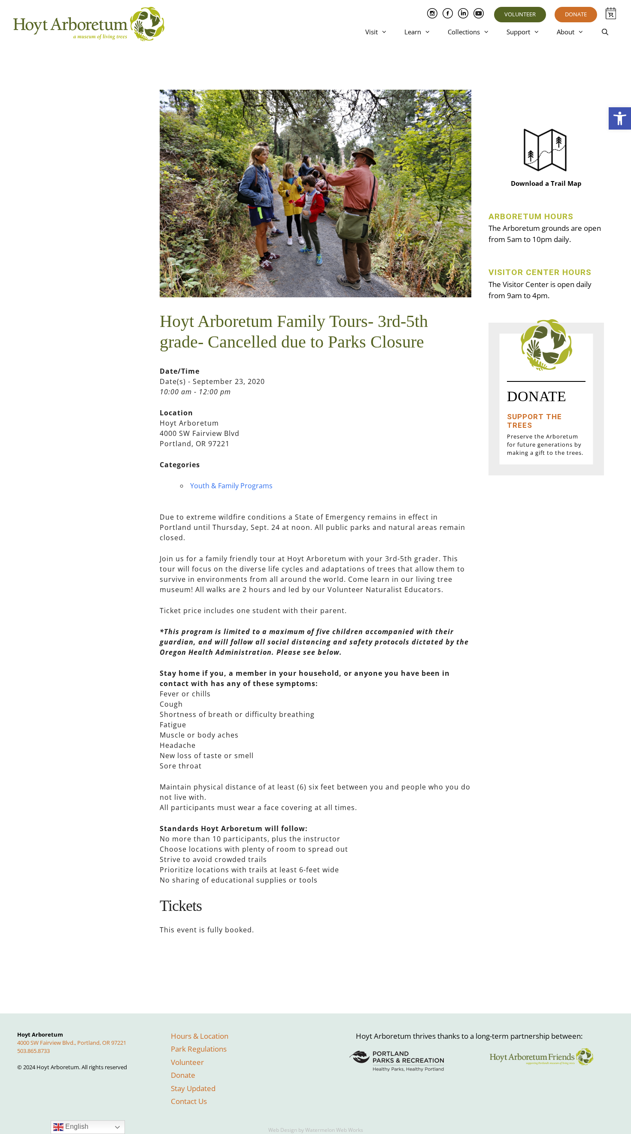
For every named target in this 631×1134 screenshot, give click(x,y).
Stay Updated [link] (193, 1088)
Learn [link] (412, 31)
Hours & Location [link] (199, 1036)
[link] (620, 118)
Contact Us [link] (189, 1101)
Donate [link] (576, 14)
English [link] (76, 1126)
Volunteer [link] (520, 14)
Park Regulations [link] (199, 1049)
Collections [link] (464, 31)
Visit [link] (371, 31)
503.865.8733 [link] (33, 1051)
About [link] (565, 31)
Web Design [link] (282, 1130)
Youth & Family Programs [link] (231, 485)
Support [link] (518, 31)
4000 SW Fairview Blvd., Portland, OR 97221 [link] (71, 1042)
